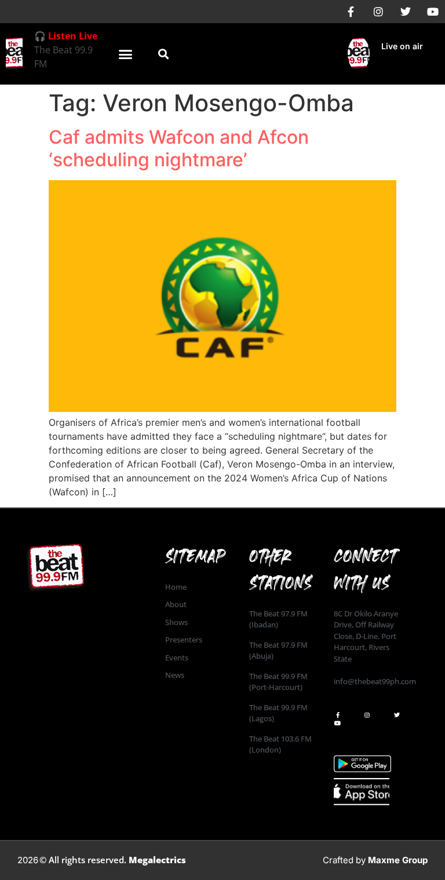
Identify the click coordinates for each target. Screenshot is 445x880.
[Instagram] (378, 11)
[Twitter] (405, 11)
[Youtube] (433, 11)
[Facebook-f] (351, 11)
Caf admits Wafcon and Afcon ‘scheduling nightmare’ (179, 148)
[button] (126, 54)
